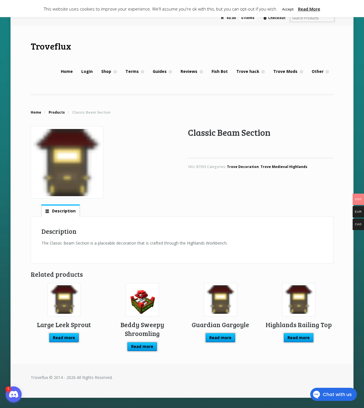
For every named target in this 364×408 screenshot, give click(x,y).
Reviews (189, 71)
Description (63, 211)
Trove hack (247, 71)
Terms (132, 71)
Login (87, 71)
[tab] (60, 210)
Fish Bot (220, 71)
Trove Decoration (243, 166)
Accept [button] (287, 9)
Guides (160, 71)
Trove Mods (285, 71)
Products (57, 112)
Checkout (277, 17)
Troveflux (51, 46)
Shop (106, 71)
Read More (309, 9)
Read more (64, 337)
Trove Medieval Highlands (283, 166)
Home (67, 71)
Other (318, 71)
